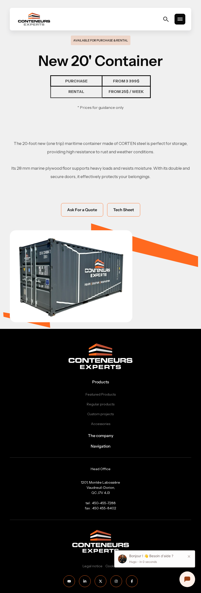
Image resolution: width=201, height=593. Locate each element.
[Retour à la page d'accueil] (34, 19)
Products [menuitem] (100, 382)
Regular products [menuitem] (100, 404)
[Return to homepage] (100, 356)
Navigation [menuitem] (101, 446)
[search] (166, 19)
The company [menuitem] (100, 435)
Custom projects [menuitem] (100, 414)
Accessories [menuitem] (100, 424)
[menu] (180, 19)
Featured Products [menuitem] (101, 394)
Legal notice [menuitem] (92, 566)
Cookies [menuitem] (111, 566)
